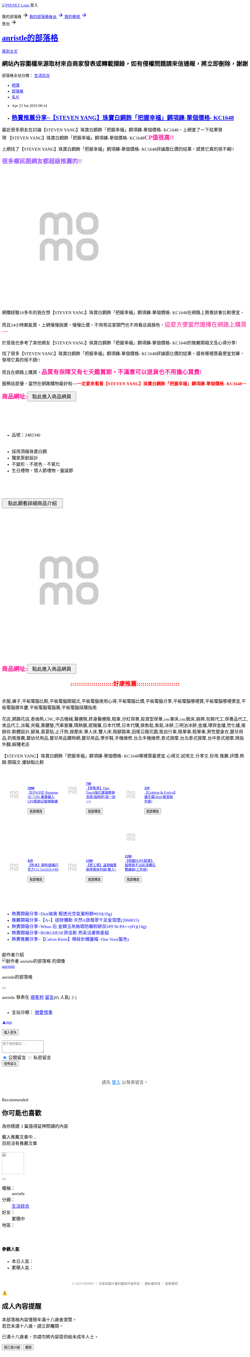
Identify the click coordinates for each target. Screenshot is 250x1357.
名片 (16, 97)
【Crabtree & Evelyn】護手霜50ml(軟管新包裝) (160, 797)
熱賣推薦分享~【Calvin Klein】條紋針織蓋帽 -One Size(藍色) (70, 939)
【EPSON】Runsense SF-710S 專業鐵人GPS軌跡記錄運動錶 (43, 797)
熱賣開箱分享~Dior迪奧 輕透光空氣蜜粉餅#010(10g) (62, 913)
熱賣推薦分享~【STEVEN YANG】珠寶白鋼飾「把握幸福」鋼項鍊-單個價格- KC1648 (123, 118)
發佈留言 (10, 1064)
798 (88, 784)
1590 (128, 856)
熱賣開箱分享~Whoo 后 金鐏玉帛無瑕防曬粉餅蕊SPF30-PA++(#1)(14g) (79, 926)
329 (146, 788)
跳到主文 (10, 51)
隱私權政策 (152, 1283)
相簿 (16, 85)
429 (30, 861)
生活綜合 (42, 76)
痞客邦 (37, 997)
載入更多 (10, 1032)
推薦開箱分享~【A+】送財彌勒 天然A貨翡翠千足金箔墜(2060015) (75, 920)
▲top (7, 1022)
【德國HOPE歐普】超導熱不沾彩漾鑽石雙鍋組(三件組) (140, 865)
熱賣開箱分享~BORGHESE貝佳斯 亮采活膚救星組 (60, 932)
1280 (89, 861)
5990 (31, 788)
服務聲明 (171, 1283)
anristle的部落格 (30, 37)
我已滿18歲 (12, 1347)
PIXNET (88, 1283)
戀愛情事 (43, 1012)
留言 (49, 997)
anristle (8, 966)
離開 (28, 1347)
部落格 (17, 91)
